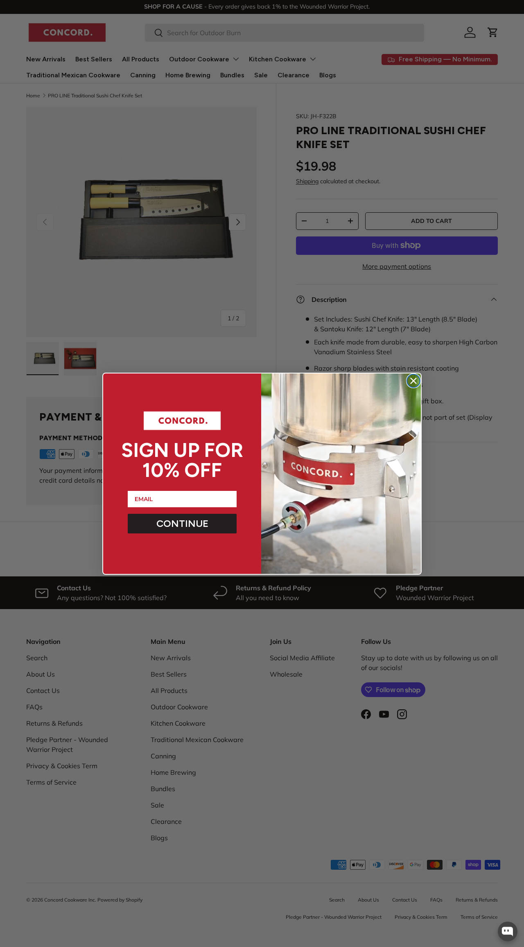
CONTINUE (182, 523)
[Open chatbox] (507, 931)
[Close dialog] (413, 380)
